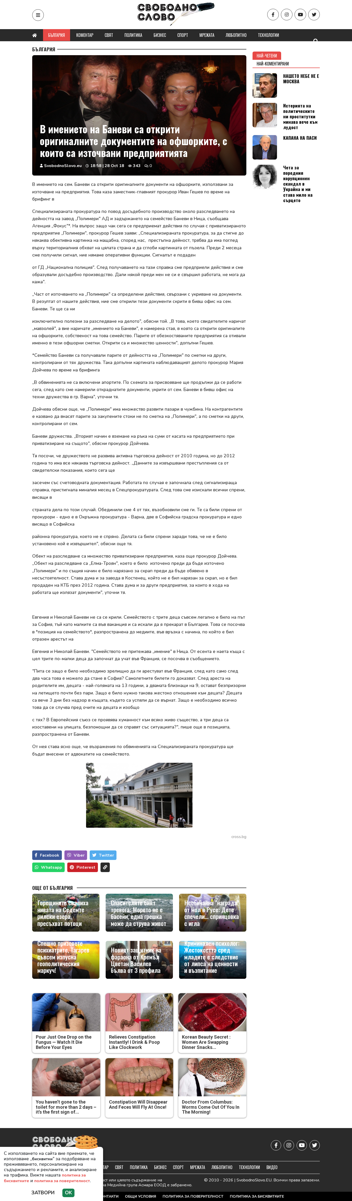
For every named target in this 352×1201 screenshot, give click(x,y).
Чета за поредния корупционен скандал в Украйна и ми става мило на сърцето (298, 183)
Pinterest (86, 867)
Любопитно (236, 35)
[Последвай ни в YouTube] (300, 14)
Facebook (49, 855)
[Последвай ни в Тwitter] (314, 14)
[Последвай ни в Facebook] (273, 14)
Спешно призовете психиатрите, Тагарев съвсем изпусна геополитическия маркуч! (63, 957)
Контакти (108, 1196)
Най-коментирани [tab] (273, 64)
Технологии (268, 35)
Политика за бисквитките (257, 1196)
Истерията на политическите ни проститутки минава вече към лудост (300, 116)
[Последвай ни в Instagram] (286, 14)
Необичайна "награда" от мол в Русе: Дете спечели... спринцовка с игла (211, 912)
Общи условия (140, 1196)
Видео (272, 1167)
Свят (109, 35)
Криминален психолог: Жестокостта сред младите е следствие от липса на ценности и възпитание (211, 957)
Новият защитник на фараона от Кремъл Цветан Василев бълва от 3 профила (136, 960)
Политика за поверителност (193, 1196)
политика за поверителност (62, 1181)
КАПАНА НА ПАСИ (300, 137)
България (56, 35)
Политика (133, 35)
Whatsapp (51, 867)
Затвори (43, 1192)
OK (68, 1192)
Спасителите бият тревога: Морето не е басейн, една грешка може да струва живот (138, 912)
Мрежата (206, 35)
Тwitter (106, 855)
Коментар (84, 35)
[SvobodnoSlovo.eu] (62, 1145)
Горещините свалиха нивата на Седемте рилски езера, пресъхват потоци (62, 912)
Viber (79, 855)
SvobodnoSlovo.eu (63, 166)
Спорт (182, 35)
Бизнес (160, 35)
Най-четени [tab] (267, 56)
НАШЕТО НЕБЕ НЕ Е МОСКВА (301, 78)
